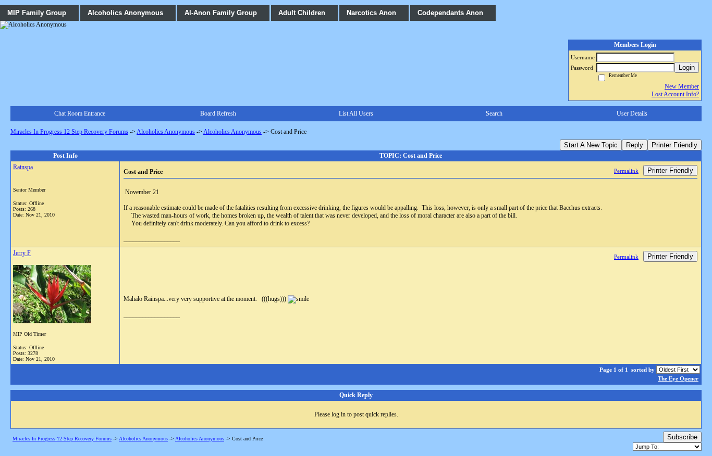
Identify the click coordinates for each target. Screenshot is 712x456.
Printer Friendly (674, 145)
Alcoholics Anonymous (166, 131)
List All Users (356, 113)
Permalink (626, 171)
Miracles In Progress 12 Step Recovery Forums (69, 131)
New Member (682, 86)
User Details (632, 113)
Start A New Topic (591, 145)
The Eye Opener (678, 378)
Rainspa (23, 167)
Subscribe (682, 437)
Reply (634, 145)
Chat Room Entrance (79, 113)
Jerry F (22, 253)
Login (687, 67)
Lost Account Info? (675, 94)
